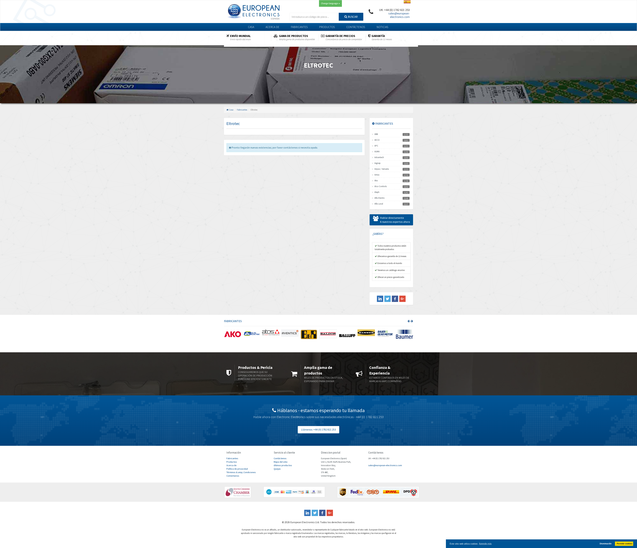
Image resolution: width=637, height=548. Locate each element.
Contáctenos (355, 27)
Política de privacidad (237, 468)
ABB (376, 134)
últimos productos (283, 465)
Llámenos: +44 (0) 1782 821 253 (318, 429)
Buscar (352, 17)
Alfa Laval (378, 203)
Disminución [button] (605, 544)
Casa (251, 27)
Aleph (376, 192)
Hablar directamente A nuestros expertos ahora (395, 219)
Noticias (382, 27)
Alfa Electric (379, 198)
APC (376, 145)
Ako (376, 180)
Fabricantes (299, 27)
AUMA (377, 151)
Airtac (377, 174)
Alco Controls (380, 186)
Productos (327, 27)
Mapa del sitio (280, 461)
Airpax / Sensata (381, 169)
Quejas (277, 468)
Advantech (379, 157)
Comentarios (232, 475)
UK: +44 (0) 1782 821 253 (394, 10)
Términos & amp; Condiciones (241, 472)
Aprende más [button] (485, 543)
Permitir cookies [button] (624, 544)
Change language (330, 3)
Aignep (377, 163)
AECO (377, 140)
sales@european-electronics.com (399, 15)
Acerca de (272, 27)
